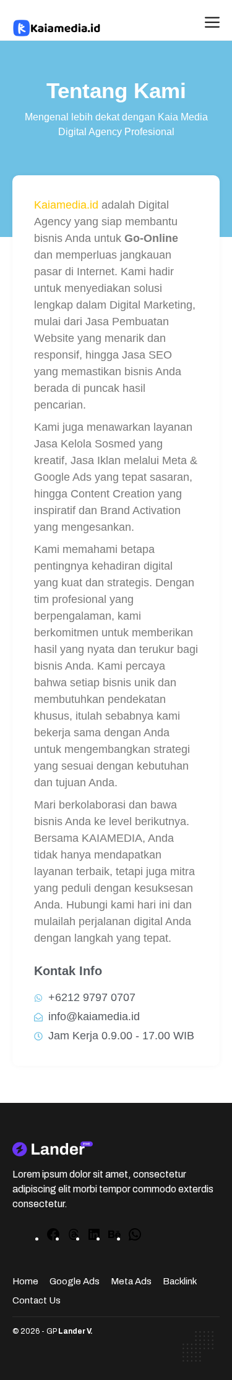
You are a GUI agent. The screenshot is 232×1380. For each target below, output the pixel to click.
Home (25, 1281)
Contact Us (36, 1300)
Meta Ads (131, 1281)
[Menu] (212, 23)
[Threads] (73, 1238)
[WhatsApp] (134, 1238)
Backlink (180, 1281)
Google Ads (74, 1281)
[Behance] (114, 1238)
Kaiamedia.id (66, 205)
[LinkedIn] (94, 1238)
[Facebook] (53, 1238)
